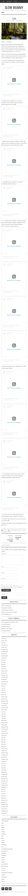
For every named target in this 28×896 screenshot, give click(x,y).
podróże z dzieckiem (21, 530)
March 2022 (3, 668)
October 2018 (4, 757)
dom (2, 825)
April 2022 (3, 666)
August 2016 (4, 813)
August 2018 (4, 761)
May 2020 (3, 716)
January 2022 (4, 673)
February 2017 (4, 800)
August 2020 (4, 709)
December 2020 (4, 701)
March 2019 (3, 746)
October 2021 (4, 679)
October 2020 (4, 705)
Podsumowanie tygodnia (10, 540)
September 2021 (4, 681)
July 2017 (3, 789)
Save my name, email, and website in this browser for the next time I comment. (12, 586)
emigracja (3, 834)
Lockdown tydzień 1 (14, 622)
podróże (15, 530)
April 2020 (3, 718)
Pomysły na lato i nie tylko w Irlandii (9, 612)
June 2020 (3, 714)
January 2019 (4, 750)
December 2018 (4, 752)
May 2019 (3, 742)
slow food (3, 868)
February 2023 (4, 645)
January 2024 (4, 640)
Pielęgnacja (3, 855)
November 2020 (4, 703)
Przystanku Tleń (17, 51)
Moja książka (9, 1)
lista (2, 846)
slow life (3, 870)
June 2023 (3, 643)
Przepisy (3, 859)
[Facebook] (2, 888)
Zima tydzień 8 (7, 624)
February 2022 (4, 671)
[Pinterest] (6, 888)
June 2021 (3, 688)
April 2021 (3, 692)
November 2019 (4, 729)
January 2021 (4, 699)
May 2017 (3, 793)
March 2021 (3, 694)
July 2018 (3, 763)
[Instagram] (10, 888)
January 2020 (4, 724)
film (2, 836)
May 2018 (3, 768)
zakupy (2, 879)
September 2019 (4, 733)
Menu (2, 12)
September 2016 (4, 811)
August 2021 (4, 683)
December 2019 (4, 727)
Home (4, 1)
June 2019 (3, 740)
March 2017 (3, 798)
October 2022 (4, 653)
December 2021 (4, 675)
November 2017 (4, 780)
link (18, 226)
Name (3, 566)
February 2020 (4, 722)
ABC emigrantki (4, 821)
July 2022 (3, 660)
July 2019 (3, 737)
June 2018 (3, 765)
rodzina (2, 862)
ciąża (2, 823)
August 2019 (4, 735)
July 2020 (3, 711)
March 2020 (3, 720)
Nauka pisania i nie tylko (6, 607)
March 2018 (3, 772)
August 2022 (4, 658)
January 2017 (4, 802)
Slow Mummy (14, 7)
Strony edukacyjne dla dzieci (7, 610)
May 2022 (3, 664)
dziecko (3, 829)
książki (2, 842)
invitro (2, 840)
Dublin (2, 827)
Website (3, 578)
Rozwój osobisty (4, 866)
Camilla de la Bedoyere (6, 605)
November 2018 (4, 755)
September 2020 (4, 707)
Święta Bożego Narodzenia (6, 872)
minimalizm (3, 853)
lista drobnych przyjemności (7, 849)
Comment (4, 554)
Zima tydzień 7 (7, 626)
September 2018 (4, 759)
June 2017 (3, 791)
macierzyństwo (4, 851)
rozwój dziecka (4, 864)
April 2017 (3, 796)
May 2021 (3, 690)
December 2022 (4, 649)
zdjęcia (9, 531)
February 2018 (4, 774)
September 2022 (4, 655)
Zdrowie (3, 881)
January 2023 (4, 647)
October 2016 (4, 808)
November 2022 (4, 651)
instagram (11, 530)
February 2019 (4, 748)
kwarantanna (4, 844)
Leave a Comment (19, 20)
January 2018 (4, 776)
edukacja (3, 831)
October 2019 (4, 731)
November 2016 (4, 806)
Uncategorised (4, 877)
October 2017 (4, 783)
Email (3, 572)
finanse (2, 838)
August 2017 (4, 787)
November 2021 (4, 677)
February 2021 (4, 696)
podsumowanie (4, 531)
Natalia (12, 20)
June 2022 (3, 662)
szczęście (3, 874)
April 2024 (3, 638)
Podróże (15, 1)
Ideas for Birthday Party (6, 614)
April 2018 (3, 770)
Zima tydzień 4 (9, 628)
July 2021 (3, 686)
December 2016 (4, 804)
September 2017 (4, 785)
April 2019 (3, 744)
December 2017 (4, 778)
